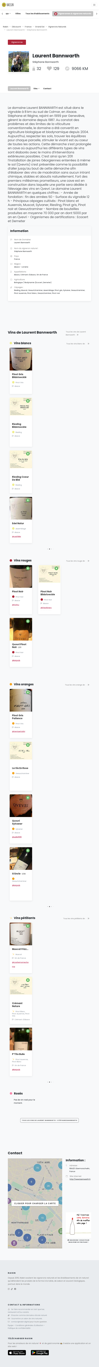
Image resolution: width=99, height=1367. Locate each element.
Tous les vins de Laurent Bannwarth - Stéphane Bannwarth (49, 1120)
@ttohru (15, 605)
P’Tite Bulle (18, 1054)
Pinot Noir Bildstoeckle (48, 593)
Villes (18, 13)
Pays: (17, 257)
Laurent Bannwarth (19, 88)
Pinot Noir (17, 591)
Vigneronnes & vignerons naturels (74, 13)
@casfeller (16, 536)
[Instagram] (9, 1289)
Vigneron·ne (17, 42)
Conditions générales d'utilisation (29, 1325)
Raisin (5, 26)
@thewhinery (46, 607)
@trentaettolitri (18, 731)
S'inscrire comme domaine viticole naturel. (29, 1315)
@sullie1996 (17, 837)
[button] (49, 549)
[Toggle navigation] (94, 5)
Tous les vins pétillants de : (75, 918)
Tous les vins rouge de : (76, 561)
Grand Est (40, 26)
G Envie (19, 873)
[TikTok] (12, 1289)
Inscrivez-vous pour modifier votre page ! (79, 1241)
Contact (47, 88)
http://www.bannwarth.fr (80, 1179)
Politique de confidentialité (19, 1328)
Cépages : (49, 290)
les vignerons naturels (44, 1277)
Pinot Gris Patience (17, 717)
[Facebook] (15, 1289)
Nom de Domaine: (22, 241)
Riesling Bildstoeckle (19, 426)
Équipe (11, 1325)
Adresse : (79, 1168)
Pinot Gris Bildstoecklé (19, 376)
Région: (21, 265)
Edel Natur (18, 523)
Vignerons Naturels (57, 26)
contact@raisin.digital (20, 1322)
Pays (6, 13)
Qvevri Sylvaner (17, 822)
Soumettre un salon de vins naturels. (26, 1318)
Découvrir (16, 26)
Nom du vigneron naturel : (26, 250)
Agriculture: (33, 281)
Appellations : (31, 273)
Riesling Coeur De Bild (20, 478)
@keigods (16, 660)
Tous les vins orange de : (76, 685)
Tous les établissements (37, 13)
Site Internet (80, 1177)
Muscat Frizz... (20, 949)
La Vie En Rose (20, 768)
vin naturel (33, 1343)
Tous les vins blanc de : (76, 343)
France (28, 26)
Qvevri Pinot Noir (19, 646)
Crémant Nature (17, 1005)
